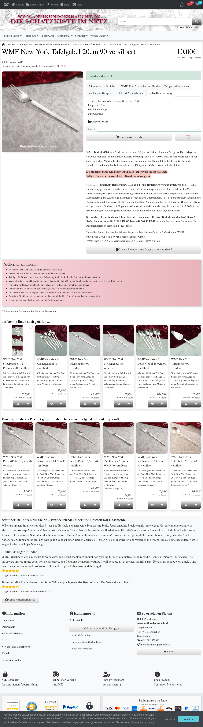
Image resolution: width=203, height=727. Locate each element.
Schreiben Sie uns (165, 684)
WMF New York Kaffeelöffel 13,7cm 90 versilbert (84, 461)
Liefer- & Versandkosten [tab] (130, 93)
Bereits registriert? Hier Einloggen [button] (102, 628)
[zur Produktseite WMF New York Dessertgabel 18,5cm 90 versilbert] (51, 438)
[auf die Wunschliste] (188, 137)
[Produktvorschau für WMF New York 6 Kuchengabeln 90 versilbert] (41, 330)
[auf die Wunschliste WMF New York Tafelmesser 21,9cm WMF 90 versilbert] (131, 424)
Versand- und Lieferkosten (16, 646)
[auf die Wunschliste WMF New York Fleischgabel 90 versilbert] (98, 327)
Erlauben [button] (188, 719)
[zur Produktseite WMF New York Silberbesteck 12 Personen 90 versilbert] (17, 340)
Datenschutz (8, 626)
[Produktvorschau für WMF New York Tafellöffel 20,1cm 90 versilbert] (175, 428)
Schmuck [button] (80, 36)
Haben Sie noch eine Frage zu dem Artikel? (145, 249)
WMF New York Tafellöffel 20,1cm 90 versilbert (184, 461)
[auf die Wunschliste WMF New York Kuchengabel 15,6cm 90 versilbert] (165, 424)
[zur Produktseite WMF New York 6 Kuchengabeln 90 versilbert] (51, 340)
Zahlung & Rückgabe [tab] (100, 93)
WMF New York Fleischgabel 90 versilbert (80, 363)
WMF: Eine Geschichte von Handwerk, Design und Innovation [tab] (155, 86)
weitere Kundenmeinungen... (22, 599)
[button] (182, 4)
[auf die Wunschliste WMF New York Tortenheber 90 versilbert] (198, 327)
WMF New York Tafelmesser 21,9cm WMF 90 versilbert (116, 461)
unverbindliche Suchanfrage (87, 642)
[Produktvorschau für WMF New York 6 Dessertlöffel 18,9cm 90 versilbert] (142, 330)
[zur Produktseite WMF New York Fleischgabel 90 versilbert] (84, 340)
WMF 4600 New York (94, 44)
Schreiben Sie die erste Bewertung (37, 311)
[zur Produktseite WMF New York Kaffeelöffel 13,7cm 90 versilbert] (84, 438)
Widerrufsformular (82, 648)
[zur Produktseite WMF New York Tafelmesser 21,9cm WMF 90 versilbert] (118, 438)
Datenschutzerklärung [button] (143, 722)
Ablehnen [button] (170, 719)
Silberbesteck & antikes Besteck (52, 44)
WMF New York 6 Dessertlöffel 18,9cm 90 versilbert (151, 363)
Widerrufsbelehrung (12, 633)
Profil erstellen (77, 620)
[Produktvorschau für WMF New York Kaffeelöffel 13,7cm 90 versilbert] (75, 428)
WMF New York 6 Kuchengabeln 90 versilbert (48, 363)
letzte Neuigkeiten (11, 660)
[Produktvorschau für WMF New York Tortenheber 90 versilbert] (175, 330)
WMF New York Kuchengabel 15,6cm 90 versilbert (150, 461)
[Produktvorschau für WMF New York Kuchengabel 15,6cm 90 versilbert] (142, 428)
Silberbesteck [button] (11, 36)
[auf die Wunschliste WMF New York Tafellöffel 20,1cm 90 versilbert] (198, 424)
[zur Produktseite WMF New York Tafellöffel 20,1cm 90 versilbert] (185, 438)
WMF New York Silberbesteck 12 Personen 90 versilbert (16, 363)
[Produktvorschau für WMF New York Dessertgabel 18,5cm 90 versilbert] (41, 428)
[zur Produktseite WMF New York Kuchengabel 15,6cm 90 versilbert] (151, 438)
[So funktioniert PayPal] (70, 707)
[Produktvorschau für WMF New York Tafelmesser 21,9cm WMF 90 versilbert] (108, 428)
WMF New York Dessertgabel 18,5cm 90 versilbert (51, 461)
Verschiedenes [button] (98, 36)
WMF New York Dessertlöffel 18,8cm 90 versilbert (17, 461)
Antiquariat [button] (63, 36)
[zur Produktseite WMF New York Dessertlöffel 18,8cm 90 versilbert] (17, 438)
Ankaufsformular (81, 635)
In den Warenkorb (131, 137)
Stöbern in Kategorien (20, 44)
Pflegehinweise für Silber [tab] (102, 86)
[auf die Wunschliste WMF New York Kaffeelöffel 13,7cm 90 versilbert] (98, 424)
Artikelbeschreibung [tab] (160, 93)
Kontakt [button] (170, 651)
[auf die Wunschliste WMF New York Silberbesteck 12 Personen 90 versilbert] (30, 327)
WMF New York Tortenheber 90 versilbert (181, 363)
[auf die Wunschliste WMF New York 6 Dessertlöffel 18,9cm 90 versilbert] (165, 327)
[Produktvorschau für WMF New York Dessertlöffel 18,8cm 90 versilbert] (7, 428)
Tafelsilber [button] (30, 36)
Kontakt (6, 653)
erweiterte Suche (192, 27)
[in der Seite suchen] (196, 21)
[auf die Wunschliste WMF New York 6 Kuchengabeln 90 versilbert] (64, 327)
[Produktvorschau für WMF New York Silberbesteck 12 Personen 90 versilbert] (7, 330)
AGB (4, 640)
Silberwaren (48, 36)
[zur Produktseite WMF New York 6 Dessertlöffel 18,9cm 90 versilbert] (151, 340)
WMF (76, 44)
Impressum (8, 620)
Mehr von (99, 121)
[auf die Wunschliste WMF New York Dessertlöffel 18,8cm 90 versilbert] (30, 424)
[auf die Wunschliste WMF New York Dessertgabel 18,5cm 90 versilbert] (64, 424)
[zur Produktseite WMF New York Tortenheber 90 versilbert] (185, 340)
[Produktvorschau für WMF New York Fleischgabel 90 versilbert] (75, 330)
